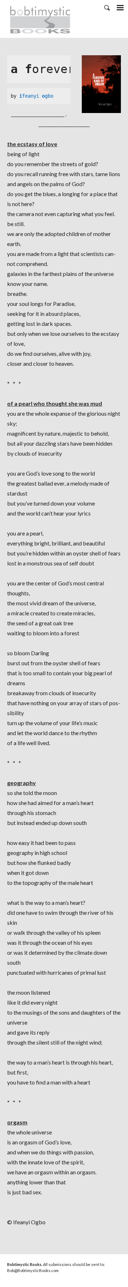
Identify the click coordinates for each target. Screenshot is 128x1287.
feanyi (32, 96)
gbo (49, 96)
